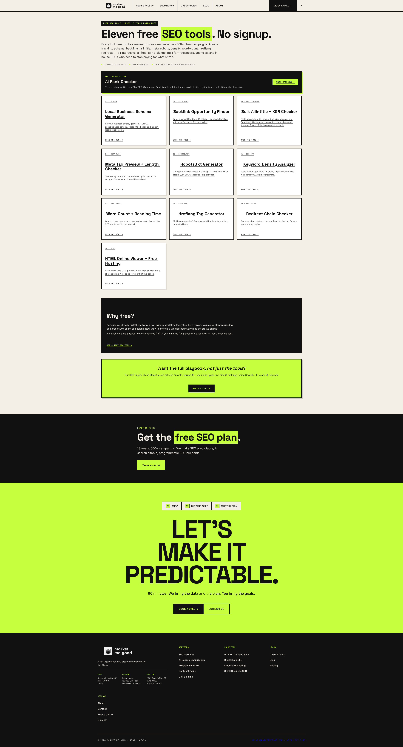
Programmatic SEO (189, 665)
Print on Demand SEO (236, 654)
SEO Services (186, 654)
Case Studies (189, 5)
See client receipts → (119, 345)
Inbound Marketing (235, 665)
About (219, 5)
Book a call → (283, 5)
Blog (206, 5)
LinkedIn (102, 719)
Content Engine (187, 670)
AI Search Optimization (192, 659)
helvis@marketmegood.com (267, 740)
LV (301, 5)
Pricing (274, 665)
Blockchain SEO (233, 659)
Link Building (186, 676)
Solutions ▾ (167, 5)
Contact (102, 708)
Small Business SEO (235, 670)
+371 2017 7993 (296, 740)
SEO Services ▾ (144, 5)
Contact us (216, 609)
